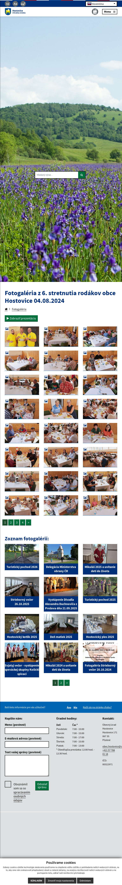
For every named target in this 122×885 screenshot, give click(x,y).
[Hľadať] (82, 175)
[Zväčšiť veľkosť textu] (23, 4)
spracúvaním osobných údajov (22, 796)
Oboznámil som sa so (22, 792)
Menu (107, 11)
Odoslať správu (42, 785)
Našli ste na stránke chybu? (97, 707)
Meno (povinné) (15, 725)
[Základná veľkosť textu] (15, 4)
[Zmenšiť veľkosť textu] (7, 4)
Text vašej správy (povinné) (23, 752)
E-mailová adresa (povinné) (23, 738)
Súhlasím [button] (36, 880)
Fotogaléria (19, 309)
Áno (69, 707)
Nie (76, 707)
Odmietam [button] (85, 880)
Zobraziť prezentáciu (22, 318)
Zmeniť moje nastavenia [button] (61, 880)
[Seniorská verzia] (95, 11)
